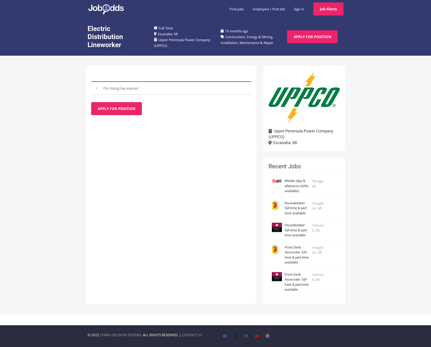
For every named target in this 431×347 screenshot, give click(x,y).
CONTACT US (192, 335)
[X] (235, 336)
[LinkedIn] (246, 336)
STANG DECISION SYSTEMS (120, 335)
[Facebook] (225, 336)
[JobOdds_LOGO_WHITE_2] (106, 9)
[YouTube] (257, 336)
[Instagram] (267, 336)
